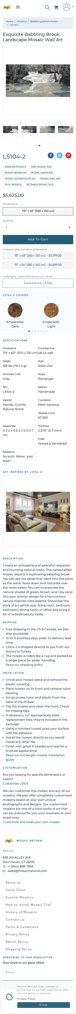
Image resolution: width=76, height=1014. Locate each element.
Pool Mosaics (13, 185)
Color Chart (16, 890)
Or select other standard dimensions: (25, 249)
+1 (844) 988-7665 (20, 866)
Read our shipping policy (24, 665)
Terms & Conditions (22, 927)
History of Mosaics (21, 912)
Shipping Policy (19, 949)
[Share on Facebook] (50, 155)
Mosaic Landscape (42, 173)
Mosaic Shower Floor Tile (20, 179)
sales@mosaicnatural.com (27, 871)
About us (13, 882)
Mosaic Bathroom (15, 173)
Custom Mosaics (19, 897)
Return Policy (17, 942)
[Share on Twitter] (59, 155)
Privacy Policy (17, 934)
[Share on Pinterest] (68, 155)
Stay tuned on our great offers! (23, 962)
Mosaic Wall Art (50, 179)
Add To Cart (38, 239)
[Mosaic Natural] (7, 8)
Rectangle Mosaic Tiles (40, 185)
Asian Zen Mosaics (15, 167)
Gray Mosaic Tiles (41, 167)
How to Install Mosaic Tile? (29, 905)
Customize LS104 (38, 283)
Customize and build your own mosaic (31, 822)
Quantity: (8, 220)
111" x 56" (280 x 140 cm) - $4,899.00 (38, 265)
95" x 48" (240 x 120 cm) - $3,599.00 (38, 255)
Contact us (15, 919)
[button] (47, 7)
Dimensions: (10, 204)
